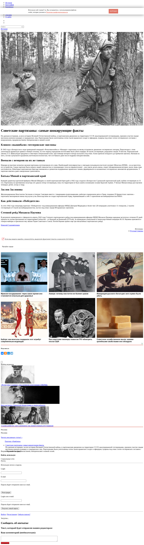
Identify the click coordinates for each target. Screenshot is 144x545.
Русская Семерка (136, 231)
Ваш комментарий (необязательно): (18, 532)
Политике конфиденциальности (57, 12)
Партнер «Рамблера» (13, 441)
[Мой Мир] (8, 353)
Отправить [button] (5, 543)
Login (3, 469)
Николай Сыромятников (10, 225)
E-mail (3, 477)
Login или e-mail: (7, 496)
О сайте (8, 17)
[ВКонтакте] (2, 353)
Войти (3, 514)
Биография (9, 5)
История (8, 3)
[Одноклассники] (5, 353)
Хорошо (113, 11)
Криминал (9, 7)
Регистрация (12, 514)
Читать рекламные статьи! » (11, 437)
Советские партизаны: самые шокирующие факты (24, 445)
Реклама (8, 15)
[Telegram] (11, 353)
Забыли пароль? (24, 514)
